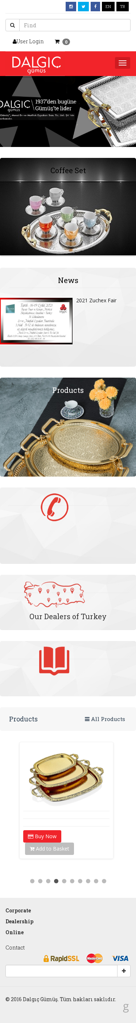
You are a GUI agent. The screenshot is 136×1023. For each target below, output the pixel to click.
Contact (15, 947)
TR (122, 6)
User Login (30, 41)
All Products (107, 719)
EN (108, 6)
